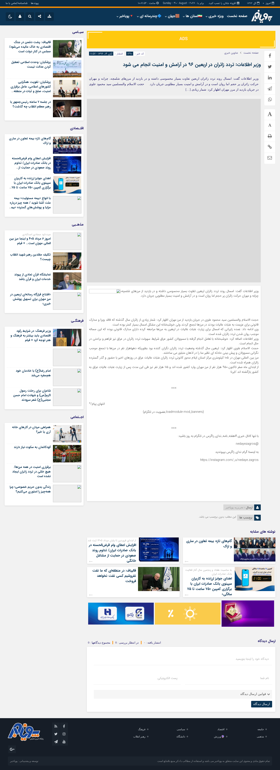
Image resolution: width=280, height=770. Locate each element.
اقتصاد (220, 729)
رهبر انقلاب (139, 736)
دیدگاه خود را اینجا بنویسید (252, 658)
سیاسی (181, 729)
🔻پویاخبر (126, 16)
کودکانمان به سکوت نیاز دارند (32, 447)
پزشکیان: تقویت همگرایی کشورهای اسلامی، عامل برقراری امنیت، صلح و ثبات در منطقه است (30, 89)
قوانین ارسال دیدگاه (253, 694)
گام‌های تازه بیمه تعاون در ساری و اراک (209, 543)
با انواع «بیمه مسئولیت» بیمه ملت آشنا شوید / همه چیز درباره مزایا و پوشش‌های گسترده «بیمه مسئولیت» (30, 205)
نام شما (264, 678)
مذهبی (260, 736)
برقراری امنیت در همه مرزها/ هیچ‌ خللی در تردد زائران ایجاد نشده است (31, 472)
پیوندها (34, 3)
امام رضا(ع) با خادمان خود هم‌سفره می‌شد (33, 373)
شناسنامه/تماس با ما (17, 3)
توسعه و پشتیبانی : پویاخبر (24, 761)
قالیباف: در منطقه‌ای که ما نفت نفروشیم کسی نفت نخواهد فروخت (114, 576)
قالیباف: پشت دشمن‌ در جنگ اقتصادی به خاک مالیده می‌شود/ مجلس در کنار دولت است (30, 47)
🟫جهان (174, 16)
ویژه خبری (216, 16)
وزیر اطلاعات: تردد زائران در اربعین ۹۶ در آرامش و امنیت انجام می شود (192, 64)
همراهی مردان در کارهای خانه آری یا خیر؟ (31, 429)
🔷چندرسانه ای (151, 16)
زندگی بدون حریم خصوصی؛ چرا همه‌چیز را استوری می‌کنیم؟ (30, 489)
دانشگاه (181, 736)
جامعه (260, 729)
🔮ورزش (219, 736)
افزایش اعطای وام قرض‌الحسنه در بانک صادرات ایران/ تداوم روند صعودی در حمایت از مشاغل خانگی (112, 553)
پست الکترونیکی (167, 678)
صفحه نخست (237, 16)
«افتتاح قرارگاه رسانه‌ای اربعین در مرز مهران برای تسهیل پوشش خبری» (30, 299)
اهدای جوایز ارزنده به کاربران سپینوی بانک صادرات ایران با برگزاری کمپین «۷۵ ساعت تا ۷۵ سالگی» (209, 586)
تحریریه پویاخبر (234, 507)
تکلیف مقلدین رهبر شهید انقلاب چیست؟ (30, 257)
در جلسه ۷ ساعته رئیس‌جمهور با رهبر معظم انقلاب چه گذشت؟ (30, 104)
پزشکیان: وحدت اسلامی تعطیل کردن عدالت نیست (31, 64)
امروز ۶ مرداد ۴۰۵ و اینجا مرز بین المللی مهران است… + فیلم (30, 241)
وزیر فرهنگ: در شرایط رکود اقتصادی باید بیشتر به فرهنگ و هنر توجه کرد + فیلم (30, 336)
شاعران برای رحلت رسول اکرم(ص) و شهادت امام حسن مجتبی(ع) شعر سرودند (32, 395)
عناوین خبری (231, 53)
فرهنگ (141, 729)
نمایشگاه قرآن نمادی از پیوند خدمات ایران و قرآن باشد (32, 277)
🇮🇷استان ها (194, 16)
